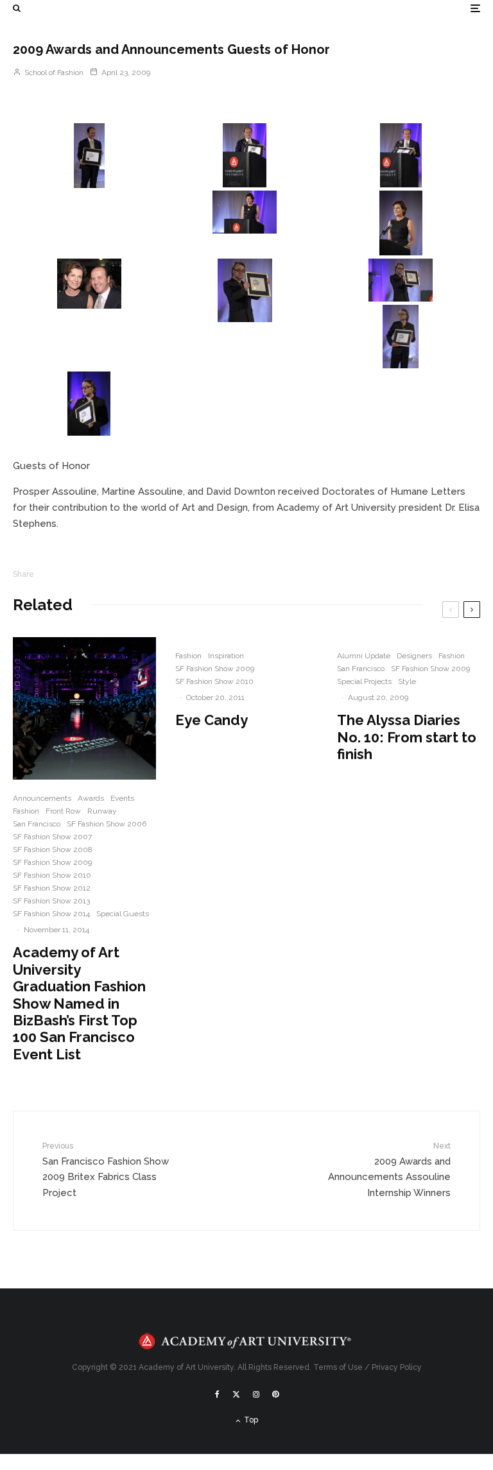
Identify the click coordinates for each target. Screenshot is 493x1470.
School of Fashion (52, 72)
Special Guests (122, 913)
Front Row (63, 811)
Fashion (26, 811)
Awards (91, 798)
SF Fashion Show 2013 (51, 900)
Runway (102, 811)
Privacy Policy (397, 1367)
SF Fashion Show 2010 (52, 875)
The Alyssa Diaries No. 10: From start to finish (406, 737)
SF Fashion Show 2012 (52, 888)
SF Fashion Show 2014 (51, 913)
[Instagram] (256, 1394)
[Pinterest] (275, 1394)
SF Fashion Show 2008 (52, 849)
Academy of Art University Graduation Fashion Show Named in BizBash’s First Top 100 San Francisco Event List (79, 1003)
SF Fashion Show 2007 (52, 836)
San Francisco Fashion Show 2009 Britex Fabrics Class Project (105, 1170)
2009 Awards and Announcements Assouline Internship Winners (389, 1170)
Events (122, 798)
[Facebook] (217, 1394)
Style (407, 681)
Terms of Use (338, 1367)
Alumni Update (363, 655)
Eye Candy (211, 720)
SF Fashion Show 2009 (52, 862)
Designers (414, 655)
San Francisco (36, 823)
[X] (236, 1394)
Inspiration (226, 655)
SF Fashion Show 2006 (106, 823)
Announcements (42, 798)
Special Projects (364, 681)
